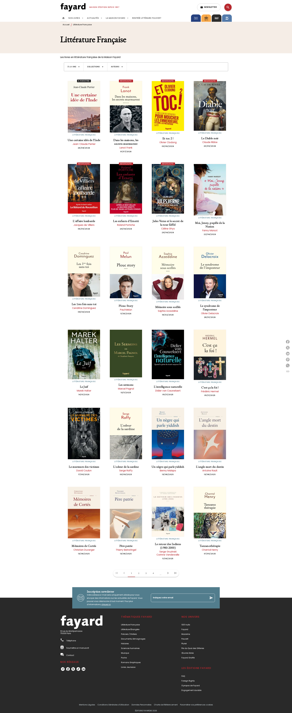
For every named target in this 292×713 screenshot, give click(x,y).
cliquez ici (106, 604)
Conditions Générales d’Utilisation (113, 704)
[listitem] (62, 669)
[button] (209, 7)
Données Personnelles (141, 704)
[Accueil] (73, 7)
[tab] (63, 18)
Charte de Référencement (166, 704)
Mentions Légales (87, 704)
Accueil (66, 24)
